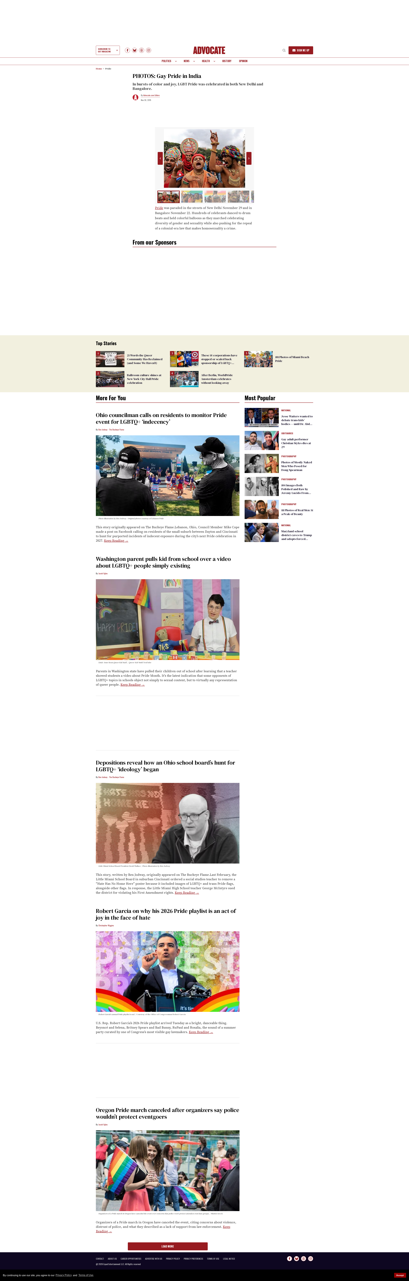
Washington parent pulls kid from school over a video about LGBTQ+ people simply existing (163, 562)
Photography (288, 456)
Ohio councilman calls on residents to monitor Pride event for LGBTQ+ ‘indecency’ (161, 418)
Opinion (243, 61)
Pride (108, 68)
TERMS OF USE (213, 1258)
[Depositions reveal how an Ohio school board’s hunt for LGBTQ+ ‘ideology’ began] (167, 823)
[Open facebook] (127, 50)
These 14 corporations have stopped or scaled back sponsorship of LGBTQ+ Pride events (219, 361)
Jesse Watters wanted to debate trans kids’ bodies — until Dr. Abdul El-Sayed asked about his (297, 424)
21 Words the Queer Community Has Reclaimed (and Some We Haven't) (144, 359)
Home (99, 68)
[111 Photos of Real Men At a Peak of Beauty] (262, 509)
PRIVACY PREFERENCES (193, 1258)
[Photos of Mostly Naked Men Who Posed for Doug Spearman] (262, 463)
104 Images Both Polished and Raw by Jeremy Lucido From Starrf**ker (295, 491)
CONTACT (100, 1258)
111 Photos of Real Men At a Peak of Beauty (297, 512)
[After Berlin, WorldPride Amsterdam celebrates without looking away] (184, 378)
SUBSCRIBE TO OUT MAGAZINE (104, 50)
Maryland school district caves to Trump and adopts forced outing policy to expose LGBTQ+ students (296, 539)
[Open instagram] (148, 50)
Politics (166, 61)
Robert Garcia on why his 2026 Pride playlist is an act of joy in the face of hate (166, 914)
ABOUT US (112, 1258)
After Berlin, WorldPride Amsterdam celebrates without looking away (217, 379)
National (286, 410)
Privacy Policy (64, 1275)
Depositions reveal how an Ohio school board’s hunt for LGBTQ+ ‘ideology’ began (165, 766)
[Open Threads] (141, 50)
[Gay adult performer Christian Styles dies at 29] (262, 440)
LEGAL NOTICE (229, 1258)
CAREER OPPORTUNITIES (131, 1258)
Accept (400, 1275)
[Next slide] (249, 158)
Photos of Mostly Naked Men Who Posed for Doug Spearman (296, 466)
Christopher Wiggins (106, 925)
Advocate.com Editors (151, 95)
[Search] (284, 50)
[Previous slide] (160, 158)
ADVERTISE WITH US (153, 1258)
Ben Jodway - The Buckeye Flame (111, 429)
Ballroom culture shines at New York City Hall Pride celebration (144, 379)
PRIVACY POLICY (173, 1258)
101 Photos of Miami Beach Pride (292, 359)
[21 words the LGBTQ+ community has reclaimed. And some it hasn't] (110, 358)
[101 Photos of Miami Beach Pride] (258, 358)
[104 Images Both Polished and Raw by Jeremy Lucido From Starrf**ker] (262, 486)
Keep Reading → (116, 540)
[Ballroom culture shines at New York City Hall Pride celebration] (110, 378)
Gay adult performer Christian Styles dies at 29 (296, 443)
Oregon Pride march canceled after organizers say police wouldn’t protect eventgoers (167, 1113)
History (226, 61)
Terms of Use (85, 1275)
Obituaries (287, 433)
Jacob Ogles (103, 573)
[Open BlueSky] (134, 50)
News (186, 61)
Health (206, 61)
